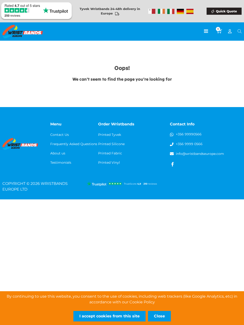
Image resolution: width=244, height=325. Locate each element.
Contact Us (59, 135)
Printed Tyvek (109, 135)
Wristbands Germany (180, 11)
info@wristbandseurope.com (200, 154)
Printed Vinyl (109, 162)
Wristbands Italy (170, 11)
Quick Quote (226, 11)
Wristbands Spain (189, 11)
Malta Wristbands (151, 11)
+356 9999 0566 (189, 144)
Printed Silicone (111, 144)
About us (57, 153)
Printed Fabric (110, 153)
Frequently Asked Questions (73, 144)
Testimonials (60, 162)
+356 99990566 (189, 134)
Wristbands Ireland (161, 11)
